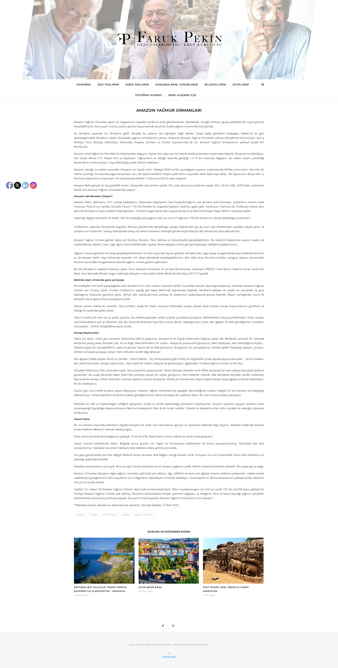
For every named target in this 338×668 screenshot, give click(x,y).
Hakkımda (84, 84)
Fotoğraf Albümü (148, 95)
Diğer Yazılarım (137, 84)
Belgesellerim (215, 84)
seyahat (125, 514)
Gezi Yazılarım (108, 84)
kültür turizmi (109, 514)
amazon (80, 514)
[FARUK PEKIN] (169, 39)
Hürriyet (94, 514)
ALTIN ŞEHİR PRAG (150, 587)
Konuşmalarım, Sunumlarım (176, 84)
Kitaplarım (241, 84)
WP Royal (179, 644)
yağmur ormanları (144, 514)
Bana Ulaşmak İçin (182, 95)
